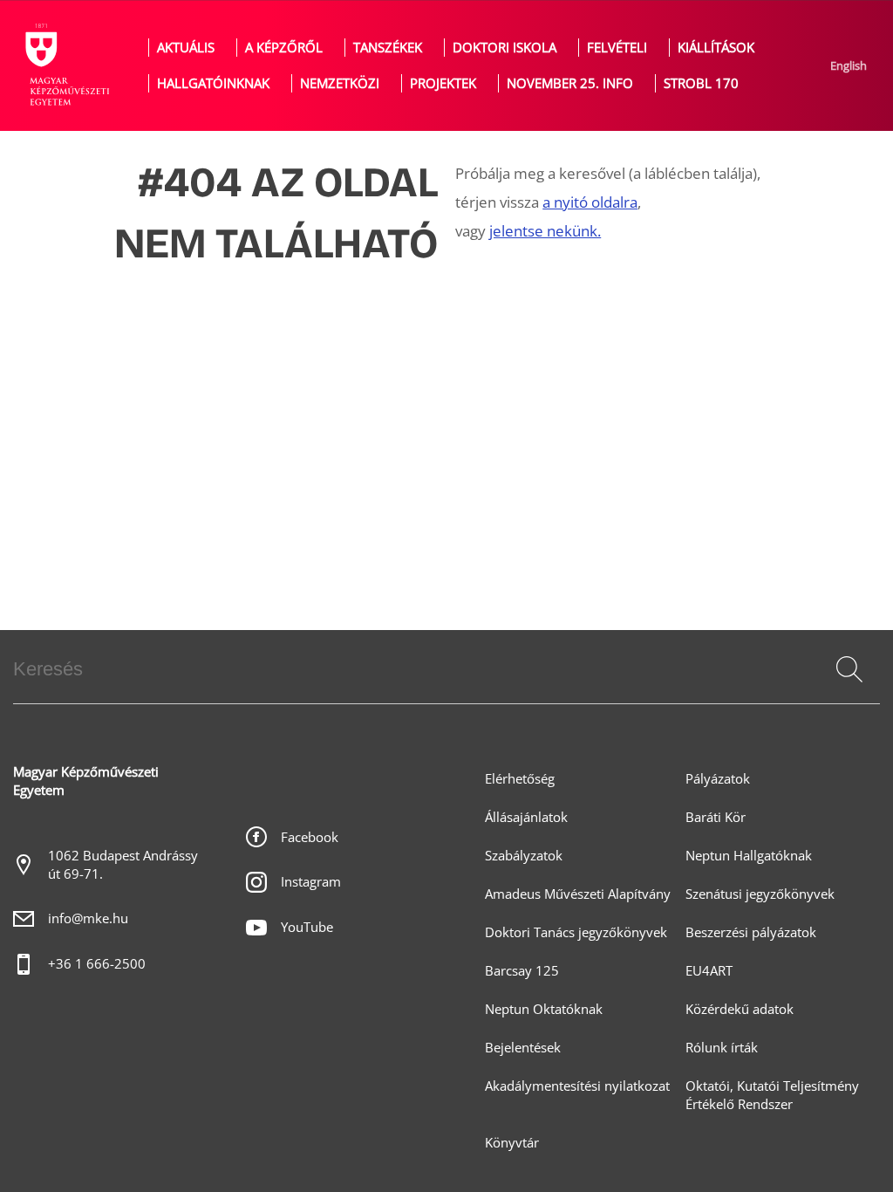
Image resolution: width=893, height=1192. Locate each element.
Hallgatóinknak (213, 83)
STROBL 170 (701, 83)
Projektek (443, 83)
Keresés (848, 690)
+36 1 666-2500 (97, 964)
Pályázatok (717, 779)
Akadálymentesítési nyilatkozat (577, 1086)
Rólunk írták (721, 1047)
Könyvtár (512, 1143)
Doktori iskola (504, 47)
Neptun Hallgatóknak (748, 855)
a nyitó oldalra (589, 202)
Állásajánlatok (526, 817)
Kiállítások (716, 47)
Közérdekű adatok (739, 1009)
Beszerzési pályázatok (750, 932)
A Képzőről (284, 47)
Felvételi (617, 47)
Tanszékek (387, 47)
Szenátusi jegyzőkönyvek (760, 894)
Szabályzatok (523, 855)
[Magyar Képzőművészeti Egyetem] (65, 65)
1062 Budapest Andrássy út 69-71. (123, 864)
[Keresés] (849, 669)
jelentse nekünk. (545, 231)
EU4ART (709, 971)
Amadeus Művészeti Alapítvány (578, 894)
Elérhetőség (520, 779)
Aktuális (186, 47)
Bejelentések (523, 1047)
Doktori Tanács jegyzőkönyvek (576, 932)
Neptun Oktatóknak (544, 1009)
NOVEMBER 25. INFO (570, 83)
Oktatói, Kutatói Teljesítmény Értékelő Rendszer (772, 1095)
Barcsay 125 (522, 971)
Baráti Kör (715, 817)
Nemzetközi (339, 83)
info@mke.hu (88, 918)
